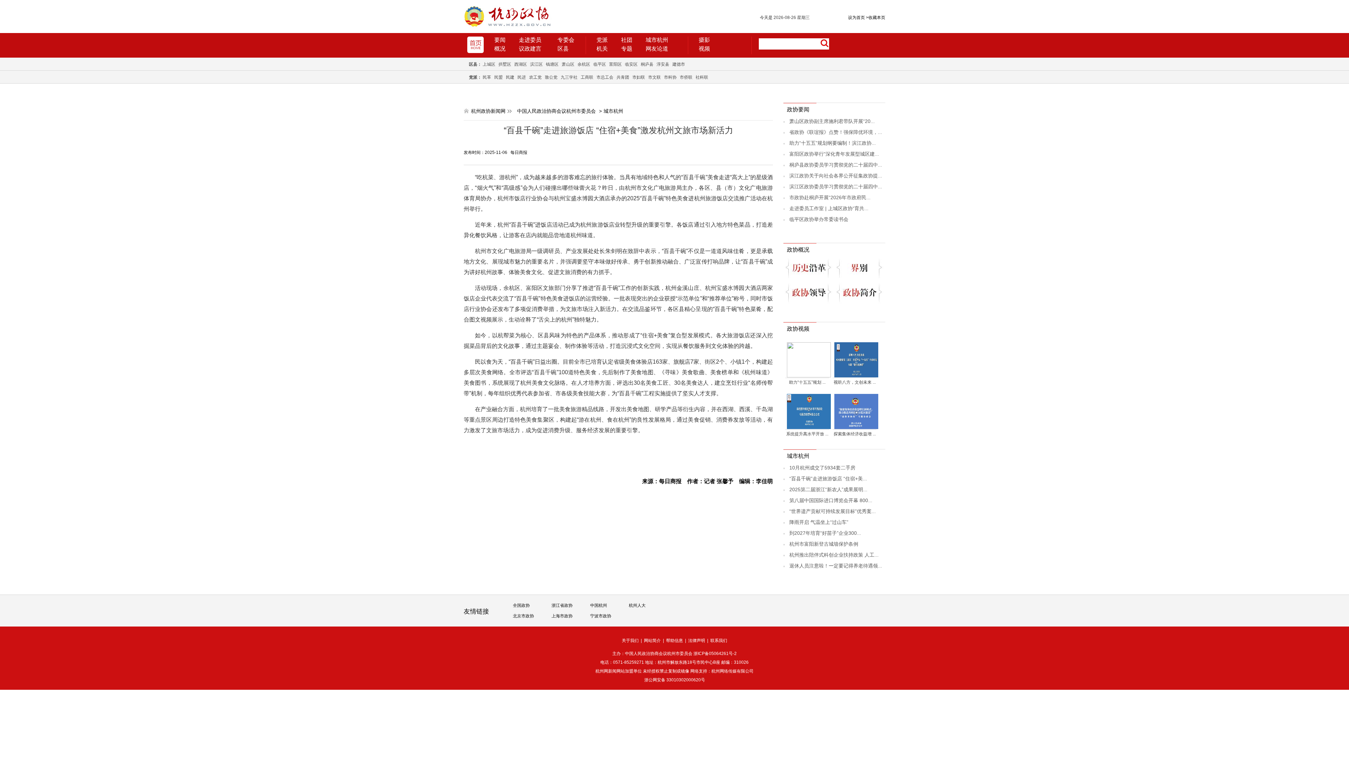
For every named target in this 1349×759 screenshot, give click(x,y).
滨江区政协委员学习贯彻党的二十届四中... (835, 186)
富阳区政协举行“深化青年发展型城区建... (834, 154)
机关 (602, 49)
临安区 (631, 64)
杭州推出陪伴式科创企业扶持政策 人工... (834, 555)
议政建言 (530, 49)
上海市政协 (562, 616)
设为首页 (856, 17)
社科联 (702, 77)
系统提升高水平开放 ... (807, 434)
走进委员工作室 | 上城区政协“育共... (828, 208)
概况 (500, 49)
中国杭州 (598, 605)
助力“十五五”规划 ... (807, 382)
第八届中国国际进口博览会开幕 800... (830, 500)
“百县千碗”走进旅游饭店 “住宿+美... (828, 478)
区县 (563, 49)
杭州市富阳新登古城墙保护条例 (823, 544)
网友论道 (657, 49)
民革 (487, 77)
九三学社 (569, 77)
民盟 (498, 77)
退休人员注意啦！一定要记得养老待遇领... (835, 566)
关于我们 (630, 640)
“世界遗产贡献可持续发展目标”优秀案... (832, 511)
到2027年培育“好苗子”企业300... (825, 533)
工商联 (587, 77)
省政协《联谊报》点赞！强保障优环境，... (835, 132)
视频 (704, 49)
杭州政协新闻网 (488, 111)
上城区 (489, 64)
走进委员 (530, 40)
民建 (510, 77)
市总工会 (605, 77)
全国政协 (521, 605)
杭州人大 (637, 605)
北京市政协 (523, 616)
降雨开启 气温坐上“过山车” (818, 522)
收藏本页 (875, 17)
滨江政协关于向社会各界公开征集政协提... (835, 176)
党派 (602, 40)
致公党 (551, 77)
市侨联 (686, 77)
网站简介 (652, 640)
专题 (626, 49)
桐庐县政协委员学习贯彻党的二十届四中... (835, 165)
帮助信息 (674, 640)
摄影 (704, 40)
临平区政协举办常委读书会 (818, 219)
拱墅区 (504, 64)
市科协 (670, 77)
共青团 (623, 77)
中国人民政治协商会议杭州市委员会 (556, 111)
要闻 (500, 40)
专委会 (566, 40)
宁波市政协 (600, 616)
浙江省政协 (562, 605)
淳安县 (663, 64)
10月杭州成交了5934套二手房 (822, 468)
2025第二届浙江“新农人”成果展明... (828, 489)
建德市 (678, 64)
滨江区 (536, 64)
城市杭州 (657, 40)
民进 (521, 77)
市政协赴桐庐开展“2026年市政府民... (830, 197)
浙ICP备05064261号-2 (715, 653)
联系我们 (718, 640)
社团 (626, 40)
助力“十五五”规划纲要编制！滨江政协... (832, 143)
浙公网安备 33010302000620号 (674, 679)
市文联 (654, 77)
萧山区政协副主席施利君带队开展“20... (832, 121)
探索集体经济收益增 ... (855, 434)
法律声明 (696, 640)
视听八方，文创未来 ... (855, 382)
